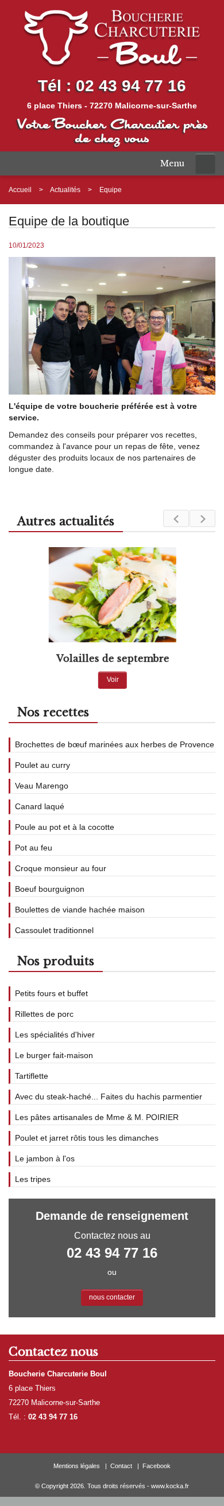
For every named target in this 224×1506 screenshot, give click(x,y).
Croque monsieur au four (60, 868)
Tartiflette (31, 1075)
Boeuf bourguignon (49, 889)
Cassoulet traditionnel (54, 930)
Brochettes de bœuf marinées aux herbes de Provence (114, 744)
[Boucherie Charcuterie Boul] (112, 37)
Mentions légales (76, 1465)
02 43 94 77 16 (131, 86)
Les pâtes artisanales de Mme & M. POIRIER (97, 1117)
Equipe (110, 190)
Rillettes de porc (44, 1014)
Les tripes (33, 1179)
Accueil (20, 190)
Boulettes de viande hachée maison (80, 909)
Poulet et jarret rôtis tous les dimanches (87, 1137)
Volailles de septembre (112, 658)
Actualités (65, 190)
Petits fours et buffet (51, 993)
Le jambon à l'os (45, 1158)
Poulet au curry (42, 765)
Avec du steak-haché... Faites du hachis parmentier (108, 1096)
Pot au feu (33, 847)
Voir (112, 680)
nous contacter (112, 1297)
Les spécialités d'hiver (55, 1034)
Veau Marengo (41, 785)
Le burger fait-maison (54, 1055)
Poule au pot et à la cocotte (64, 827)
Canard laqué (39, 806)
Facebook (156, 1465)
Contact (121, 1465)
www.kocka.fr (170, 1485)
